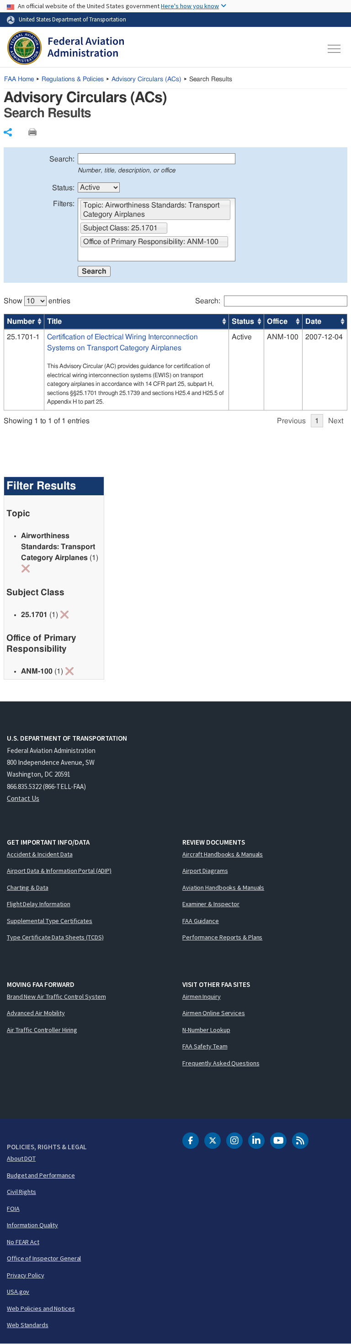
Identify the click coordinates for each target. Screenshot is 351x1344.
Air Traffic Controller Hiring (42, 1030)
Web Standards (27, 1325)
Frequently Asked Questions (220, 1063)
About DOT (21, 1158)
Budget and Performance (41, 1175)
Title (54, 321)
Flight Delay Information (38, 904)
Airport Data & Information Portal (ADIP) (59, 871)
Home (19, 79)
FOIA (13, 1208)
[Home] (65, 49)
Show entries (37, 301)
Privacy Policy (25, 1275)
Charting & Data (27, 887)
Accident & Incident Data (40, 854)
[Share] (8, 132)
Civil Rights (21, 1192)
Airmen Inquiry (201, 996)
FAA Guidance (200, 921)
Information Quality (32, 1225)
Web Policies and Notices (41, 1308)
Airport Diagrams (205, 871)
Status (243, 321)
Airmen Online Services (213, 1013)
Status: (63, 188)
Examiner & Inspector (210, 904)
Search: (61, 159)
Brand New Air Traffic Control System (56, 996)
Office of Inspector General (44, 1258)
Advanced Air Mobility (36, 1013)
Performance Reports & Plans (222, 937)
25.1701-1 (23, 337)
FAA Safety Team (205, 1046)
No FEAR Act (23, 1242)
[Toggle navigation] (334, 48)
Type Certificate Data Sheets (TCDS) (55, 937)
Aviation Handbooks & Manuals (223, 887)
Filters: (63, 204)
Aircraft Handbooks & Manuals (222, 854)
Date (313, 321)
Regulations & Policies (73, 79)
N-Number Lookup (206, 1030)
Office (277, 321)
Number (21, 321)
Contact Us (23, 798)
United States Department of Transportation (72, 19)
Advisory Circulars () (146, 79)
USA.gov (18, 1291)
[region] (176, 357)
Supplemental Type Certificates (49, 921)
